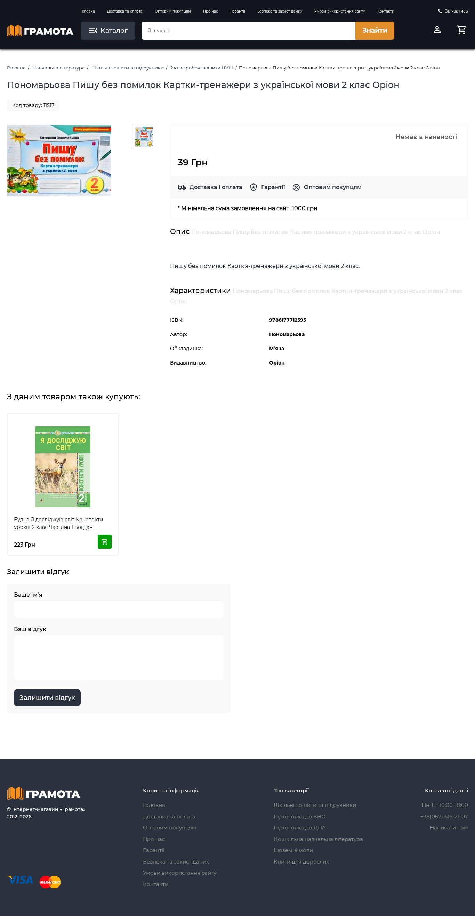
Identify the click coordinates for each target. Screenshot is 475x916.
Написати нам (449, 827)
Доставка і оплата (216, 187)
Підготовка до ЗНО (300, 816)
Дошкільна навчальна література (318, 839)
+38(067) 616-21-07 (444, 816)
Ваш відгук (30, 629)
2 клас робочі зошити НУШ (201, 68)
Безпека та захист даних (279, 11)
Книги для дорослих (301, 861)
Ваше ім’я (28, 594)
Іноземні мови (293, 850)
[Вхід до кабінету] (437, 30)
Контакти (385, 11)
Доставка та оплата (125, 11)
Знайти (374, 30)
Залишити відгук (47, 698)
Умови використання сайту (339, 11)
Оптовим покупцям (173, 11)
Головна (88, 11)
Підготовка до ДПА (300, 827)
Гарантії (237, 11)
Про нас (210, 11)
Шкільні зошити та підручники (127, 68)
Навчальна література (58, 68)
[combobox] (248, 31)
